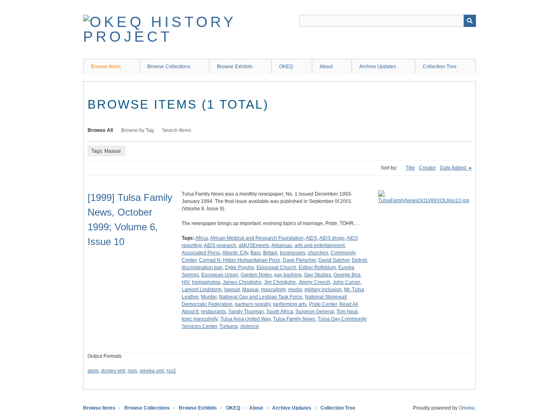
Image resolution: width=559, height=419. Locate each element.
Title (410, 168)
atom (93, 371)
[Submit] (470, 21)
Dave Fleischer (299, 260)
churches (318, 253)
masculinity (273, 289)
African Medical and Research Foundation (257, 238)
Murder (208, 297)
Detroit (359, 260)
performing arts (290, 304)
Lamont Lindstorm (202, 289)
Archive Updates (377, 66)
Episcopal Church (276, 267)
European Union (219, 275)
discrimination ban (202, 267)
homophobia (206, 282)
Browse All (100, 130)
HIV (185, 282)
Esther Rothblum (317, 267)
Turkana (228, 326)
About (326, 66)
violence (249, 326)
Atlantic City (235, 253)
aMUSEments (254, 245)
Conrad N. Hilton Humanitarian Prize (239, 260)
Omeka (467, 408)
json (132, 371)
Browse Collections (168, 66)
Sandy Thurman (246, 311)
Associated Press (201, 253)
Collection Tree (440, 66)
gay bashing (288, 275)
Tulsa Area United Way (245, 319)
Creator (427, 168)
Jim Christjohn (280, 282)
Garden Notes (256, 275)
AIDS (311, 238)
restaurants (213, 311)
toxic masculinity (200, 319)
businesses (292, 253)
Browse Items (106, 66)
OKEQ (286, 66)
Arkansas (281, 245)
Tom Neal (347, 311)
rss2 (171, 371)
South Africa (279, 311)
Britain (270, 253)
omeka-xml (152, 371)
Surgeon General (314, 311)
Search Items (176, 130)
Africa (201, 238)
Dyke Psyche (239, 267)
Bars (255, 253)
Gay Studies (317, 275)
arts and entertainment (320, 245)
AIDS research (220, 245)
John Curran (347, 282)
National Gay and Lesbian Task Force (260, 297)
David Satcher (333, 260)
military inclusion (323, 289)
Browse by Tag (137, 130)
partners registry (252, 304)
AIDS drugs (332, 238)
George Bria (347, 275)
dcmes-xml (113, 371)
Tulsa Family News (294, 319)
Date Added (453, 168)
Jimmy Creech (314, 282)
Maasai (250, 289)
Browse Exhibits (234, 66)
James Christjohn (242, 282)
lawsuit (232, 289)
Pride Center (323, 304)
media (295, 289)
